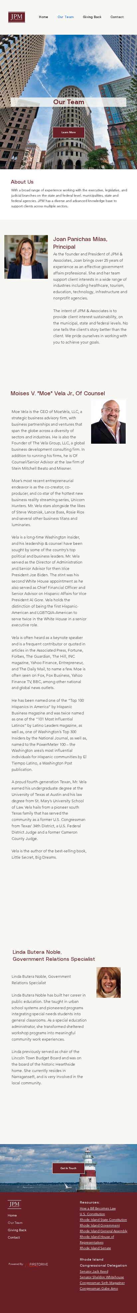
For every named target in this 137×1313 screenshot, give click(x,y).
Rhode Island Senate (95, 1248)
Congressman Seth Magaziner (102, 1283)
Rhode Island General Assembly (103, 1231)
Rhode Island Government (100, 1225)
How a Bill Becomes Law (98, 1208)
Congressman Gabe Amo (99, 1288)
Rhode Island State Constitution (103, 1220)
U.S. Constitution (92, 1214)
